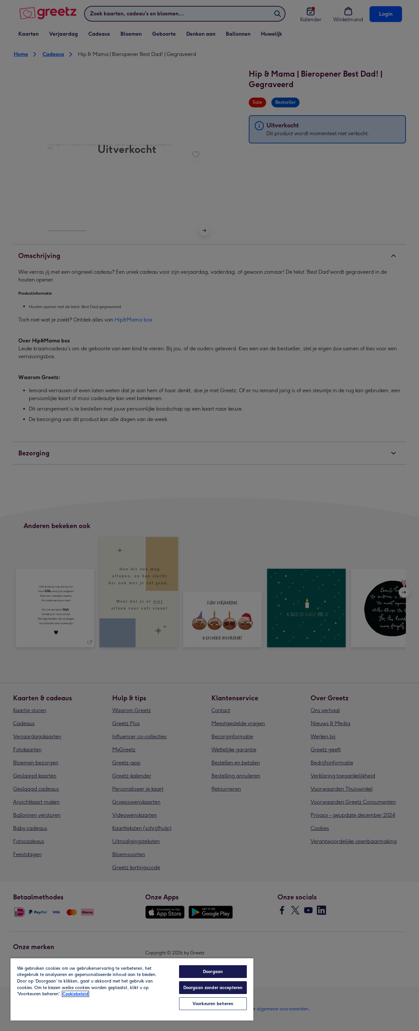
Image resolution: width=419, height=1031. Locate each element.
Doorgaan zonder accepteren (213, 987)
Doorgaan (213, 971)
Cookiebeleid (75, 993)
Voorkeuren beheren (212, 1003)
